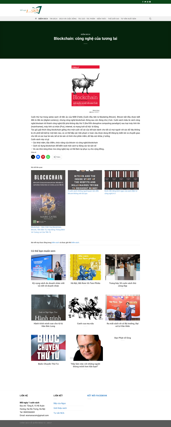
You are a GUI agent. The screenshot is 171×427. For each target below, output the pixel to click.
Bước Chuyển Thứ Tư (48, 364)
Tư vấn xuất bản (128, 19)
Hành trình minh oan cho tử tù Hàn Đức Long (48, 325)
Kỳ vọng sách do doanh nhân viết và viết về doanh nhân (48, 284)
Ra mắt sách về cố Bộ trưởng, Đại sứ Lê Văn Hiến (123, 325)
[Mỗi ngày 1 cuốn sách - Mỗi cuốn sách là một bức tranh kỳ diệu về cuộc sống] (31, 10)
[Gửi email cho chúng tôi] (147, 2)
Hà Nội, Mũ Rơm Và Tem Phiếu (85, 283)
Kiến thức (101, 19)
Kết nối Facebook (97, 395)
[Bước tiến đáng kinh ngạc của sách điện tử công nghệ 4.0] (122, 180)
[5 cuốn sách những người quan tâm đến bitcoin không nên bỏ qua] (85, 180)
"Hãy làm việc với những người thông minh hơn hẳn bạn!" (85, 365)
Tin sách (53, 19)
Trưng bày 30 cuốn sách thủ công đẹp (122, 284)
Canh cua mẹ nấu (85, 323)
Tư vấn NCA (59, 413)
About (49, 423)
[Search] (150, 18)
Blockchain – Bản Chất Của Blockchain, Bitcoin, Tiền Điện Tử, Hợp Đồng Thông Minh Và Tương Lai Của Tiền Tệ (48, 229)
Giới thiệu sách (60, 408)
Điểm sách (43, 19)
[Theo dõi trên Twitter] (145, 2)
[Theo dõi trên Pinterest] (150, 2)
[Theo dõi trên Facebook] (143, 2)
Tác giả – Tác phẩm (86, 19)
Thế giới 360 (113, 19)
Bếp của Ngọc (60, 403)
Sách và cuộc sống (67, 19)
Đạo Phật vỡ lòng (122, 338)
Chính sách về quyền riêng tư (32, 423)
